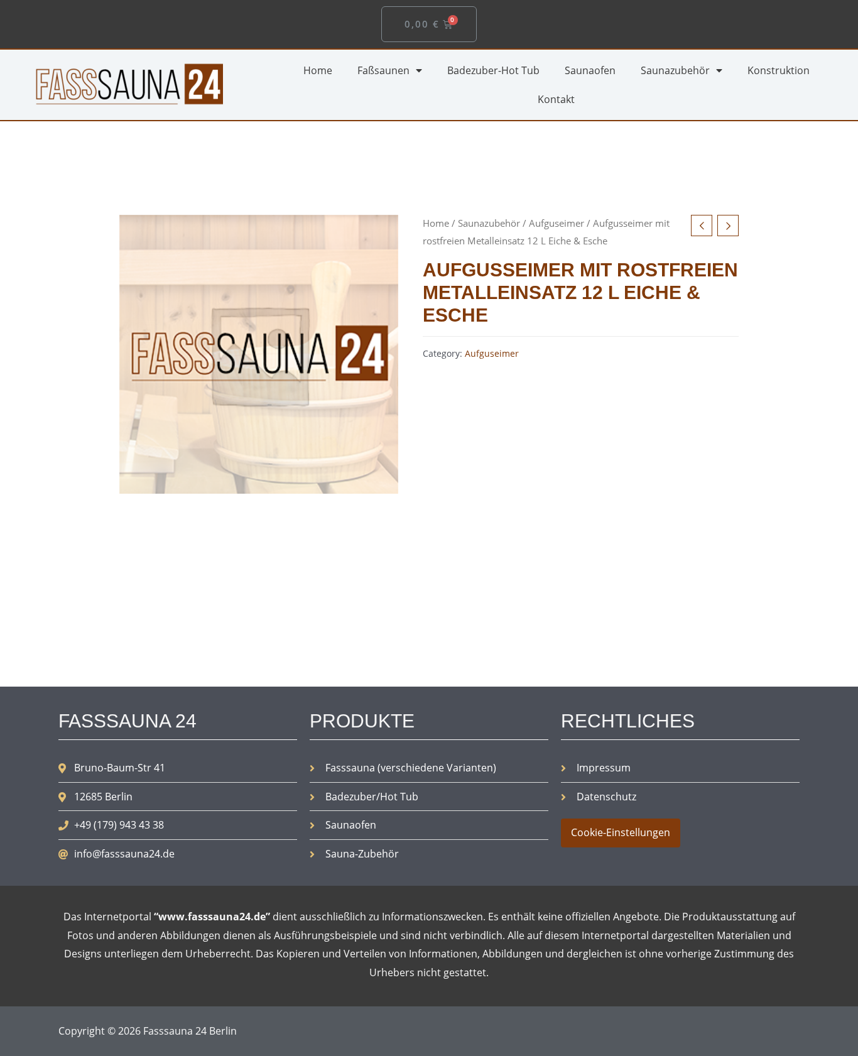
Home (317, 70)
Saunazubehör (675, 70)
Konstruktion (778, 70)
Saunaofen (590, 70)
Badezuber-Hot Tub (493, 70)
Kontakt (556, 99)
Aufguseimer (556, 223)
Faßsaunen (383, 70)
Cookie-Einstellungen (620, 832)
